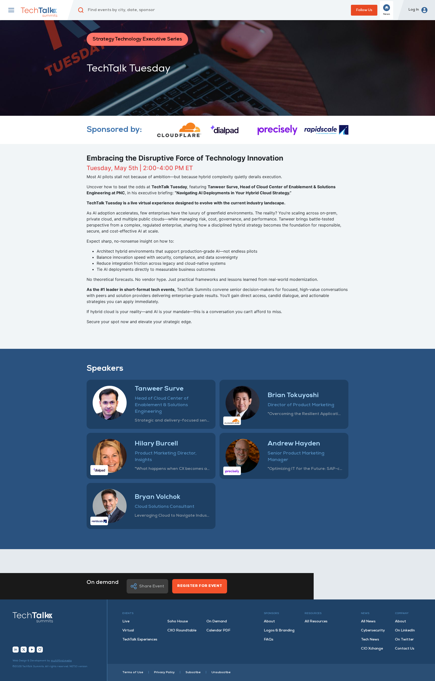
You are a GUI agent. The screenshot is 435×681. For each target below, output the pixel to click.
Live (125, 621)
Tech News (370, 639)
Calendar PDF (218, 630)
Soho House (177, 621)
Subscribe (193, 672)
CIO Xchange (372, 649)
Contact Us (404, 649)
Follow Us (364, 10)
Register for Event (199, 586)
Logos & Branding (279, 630)
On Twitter (404, 639)
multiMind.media (61, 660)
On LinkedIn (405, 630)
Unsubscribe (221, 672)
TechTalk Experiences (139, 639)
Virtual (128, 630)
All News (368, 621)
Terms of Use (132, 672)
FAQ (268, 639)
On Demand (216, 621)
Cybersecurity (373, 630)
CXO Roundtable (181, 630)
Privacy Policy (164, 672)
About (269, 621)
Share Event (151, 586)
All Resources (316, 621)
